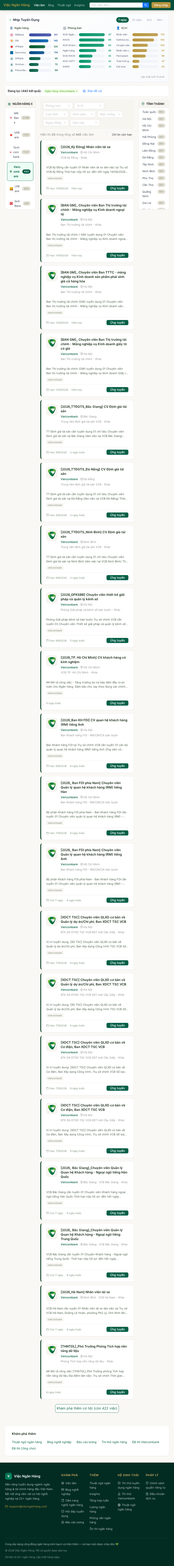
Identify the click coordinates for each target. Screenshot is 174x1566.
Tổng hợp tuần (99, 1500)
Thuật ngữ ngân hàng (27, 1442)
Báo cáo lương (87, 1442)
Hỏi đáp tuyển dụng (72, 1514)
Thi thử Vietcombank (126, 1496)
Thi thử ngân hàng (114, 1442)
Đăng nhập (161, 5)
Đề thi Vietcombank (145, 1442)
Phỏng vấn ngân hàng (100, 1520)
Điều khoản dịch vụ (155, 1496)
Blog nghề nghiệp (59, 1442)
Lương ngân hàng (97, 1509)
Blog (51, 5)
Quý (149, 19)
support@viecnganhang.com (28, 1506)
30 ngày (137, 19)
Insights (79, 5)
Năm (159, 19)
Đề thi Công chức (24, 1448)
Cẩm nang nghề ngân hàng (72, 1503)
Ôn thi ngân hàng (101, 1528)
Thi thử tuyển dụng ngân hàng (129, 1485)
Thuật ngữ (64, 5)
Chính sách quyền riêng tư (155, 1485)
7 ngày (122, 19)
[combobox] (116, 5)
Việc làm (39, 5)
